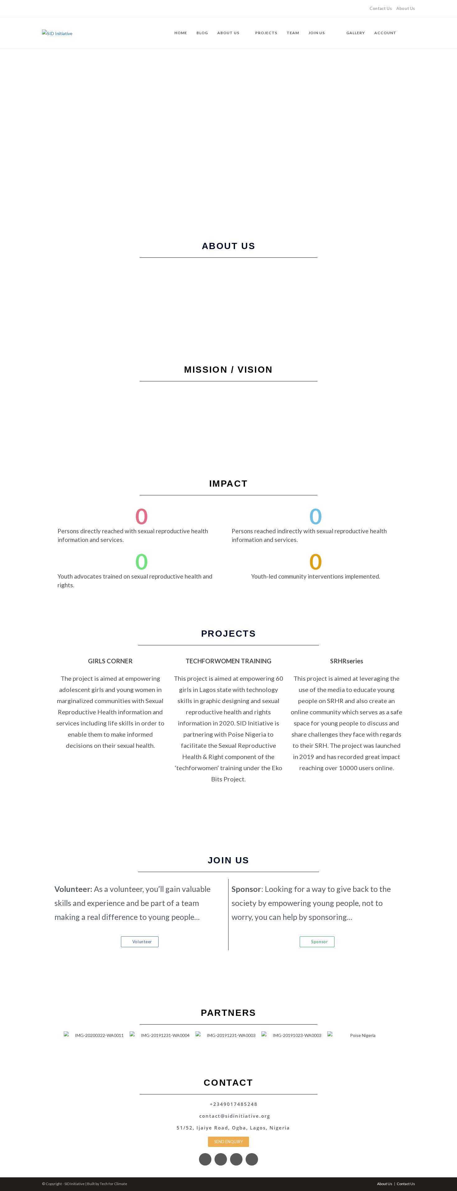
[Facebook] (50, 9)
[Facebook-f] (205, 1159)
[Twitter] (221, 1159)
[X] (44, 9)
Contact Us (381, 8)
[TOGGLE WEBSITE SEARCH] (414, 32)
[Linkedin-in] (252, 1159)
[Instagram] (58, 9)
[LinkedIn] (65, 9)
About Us (405, 8)
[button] (57, 1035)
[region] (228, 136)
